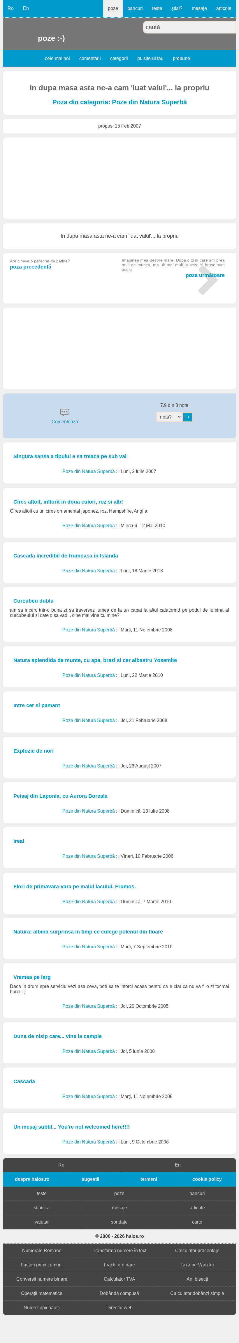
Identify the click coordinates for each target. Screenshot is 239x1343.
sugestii (90, 1179)
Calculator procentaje (197, 1250)
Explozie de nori (33, 751)
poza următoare (173, 268)
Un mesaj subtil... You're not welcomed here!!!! (71, 1127)
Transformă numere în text (119, 1250)
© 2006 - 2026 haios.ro (119, 1236)
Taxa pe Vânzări (197, 1264)
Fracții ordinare (119, 1264)
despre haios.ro (32, 1179)
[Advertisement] (119, 178)
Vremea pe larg (32, 977)
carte (197, 1222)
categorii (119, 58)
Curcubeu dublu (33, 601)
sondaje (119, 1222)
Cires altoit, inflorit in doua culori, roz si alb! (68, 502)
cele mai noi (57, 58)
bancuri (135, 8)
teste (157, 8)
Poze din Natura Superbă (89, 471)
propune (181, 58)
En (26, 8)
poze (113, 8)
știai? (176, 8)
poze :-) (38, 38)
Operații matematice (41, 1293)
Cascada (24, 1081)
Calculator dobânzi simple (197, 1293)
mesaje (199, 8)
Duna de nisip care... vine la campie (57, 1036)
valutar (42, 1222)
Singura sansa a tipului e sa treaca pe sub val (69, 456)
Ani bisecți (197, 1279)
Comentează (65, 421)
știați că (42, 1207)
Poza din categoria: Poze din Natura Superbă (119, 102)
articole (223, 8)
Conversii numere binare (41, 1279)
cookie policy (207, 1179)
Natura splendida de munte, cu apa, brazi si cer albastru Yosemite (95, 660)
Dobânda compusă (119, 1293)
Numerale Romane (41, 1250)
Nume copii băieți (42, 1307)
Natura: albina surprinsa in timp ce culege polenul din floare (88, 932)
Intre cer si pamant (36, 705)
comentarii (90, 58)
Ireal (18, 841)
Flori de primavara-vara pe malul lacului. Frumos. (74, 887)
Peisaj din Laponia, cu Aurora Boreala (60, 796)
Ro (11, 8)
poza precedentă (40, 264)
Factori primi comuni (42, 1264)
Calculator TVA (119, 1279)
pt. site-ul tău (150, 58)
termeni (148, 1179)
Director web (119, 1307)
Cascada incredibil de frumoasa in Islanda (65, 556)
